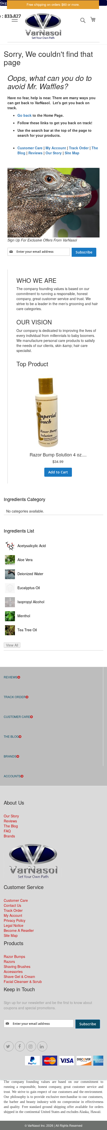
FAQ (7, 830)
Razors (9, 961)
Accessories (13, 971)
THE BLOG (11, 736)
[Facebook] (20, 1046)
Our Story (54, 152)
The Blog (11, 825)
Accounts (12, 776)
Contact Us (12, 905)
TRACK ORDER (15, 697)
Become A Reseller (19, 930)
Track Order (79, 147)
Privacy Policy (14, 920)
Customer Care (30, 147)
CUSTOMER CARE (17, 716)
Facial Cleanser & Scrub (23, 981)
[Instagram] (31, 1046)
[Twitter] (9, 1046)
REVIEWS (10, 677)
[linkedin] (42, 1046)
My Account (56, 147)
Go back (24, 115)
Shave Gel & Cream (19, 976)
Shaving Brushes (17, 966)
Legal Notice (13, 925)
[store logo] (42, 26)
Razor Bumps (14, 956)
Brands (10, 756)
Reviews (35, 152)
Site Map (72, 152)
